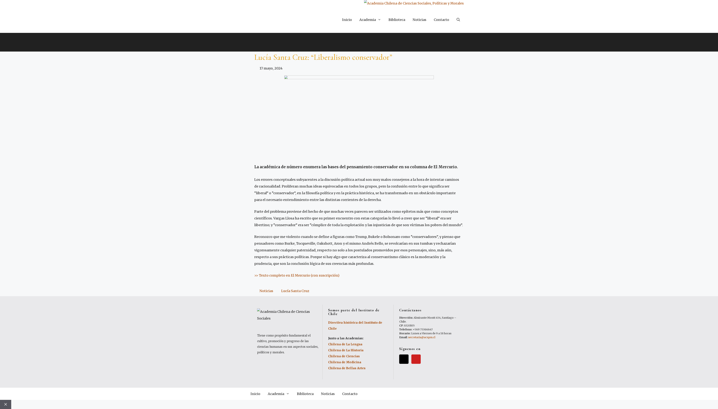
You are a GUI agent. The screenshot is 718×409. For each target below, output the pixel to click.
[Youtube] (416, 359)
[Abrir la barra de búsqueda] (458, 20)
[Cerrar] (5, 404)
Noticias (419, 20)
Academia (367, 20)
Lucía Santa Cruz (295, 291)
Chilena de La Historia (345, 350)
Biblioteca (397, 20)
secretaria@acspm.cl (421, 337)
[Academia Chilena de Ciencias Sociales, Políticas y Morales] (414, 3)
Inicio (347, 20)
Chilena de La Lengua (345, 344)
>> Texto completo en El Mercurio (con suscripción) (296, 275)
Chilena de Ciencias (344, 356)
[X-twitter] (404, 359)
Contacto (441, 20)
